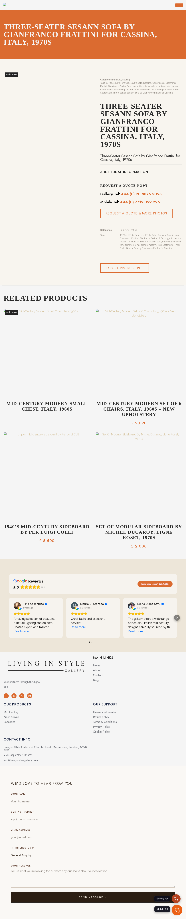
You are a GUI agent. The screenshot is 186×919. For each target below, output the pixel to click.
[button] (124, 268)
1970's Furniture (121, 83)
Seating (126, 79)
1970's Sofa (136, 83)
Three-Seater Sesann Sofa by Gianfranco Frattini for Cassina (143, 93)
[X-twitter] (14, 695)
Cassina (147, 83)
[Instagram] (21, 695)
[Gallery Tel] (176, 898)
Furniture (116, 79)
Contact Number (22, 812)
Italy (134, 86)
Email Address (21, 830)
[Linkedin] (29, 695)
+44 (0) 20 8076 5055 (141, 194)
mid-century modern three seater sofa (132, 89)
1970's (109, 83)
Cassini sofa (158, 83)
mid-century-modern (162, 89)
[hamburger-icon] (179, 5)
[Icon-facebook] (6, 695)
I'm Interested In (23, 848)
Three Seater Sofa (165, 245)
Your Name (18, 794)
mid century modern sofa (149, 241)
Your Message (21, 866)
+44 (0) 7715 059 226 (140, 202)
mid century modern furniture (151, 86)
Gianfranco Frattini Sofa (119, 86)
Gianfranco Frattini (129, 238)
